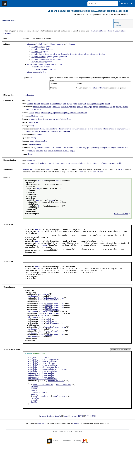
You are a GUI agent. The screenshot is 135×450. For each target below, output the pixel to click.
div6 (68, 148)
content (63, 163)
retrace (56, 151)
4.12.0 (44, 423)
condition (67, 129)
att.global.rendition (38, 57)
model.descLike (51, 300)
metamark (39, 151)
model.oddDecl (28, 95)
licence (45, 119)
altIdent (33, 163)
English (43, 416)
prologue (67, 113)
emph (43, 104)
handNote (38, 119)
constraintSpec (53, 163)
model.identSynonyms (54, 298)
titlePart (120, 148)
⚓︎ (32, 78)
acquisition (45, 129)
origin (119, 129)
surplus (72, 151)
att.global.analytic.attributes (43, 359)
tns (35, 109)
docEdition (78, 148)
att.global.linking (38, 54)
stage (92, 104)
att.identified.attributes (41, 373)
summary (44, 131)
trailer (125, 148)
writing (33, 138)
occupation (37, 135)
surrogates (58, 131)
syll (32, 109)
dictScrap (48, 107)
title (102, 104)
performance (59, 113)
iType (90, 107)
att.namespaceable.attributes (42, 379)
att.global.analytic (38, 47)
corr (31, 104)
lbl (97, 107)
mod (45, 151)
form (67, 107)
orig (68, 104)
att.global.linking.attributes (43, 365)
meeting (59, 104)
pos (117, 107)
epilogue (50, 113)
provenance (125, 129)
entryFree (56, 107)
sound (76, 113)
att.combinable (37, 67)
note (64, 104)
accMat (38, 129)
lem (30, 144)
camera (31, 113)
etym (63, 107)
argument (37, 148)
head (47, 104)
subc (28, 109)
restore (50, 151)
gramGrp (80, 107)
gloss (33, 160)
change (32, 119)
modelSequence (104, 163)
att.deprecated (41, 69)
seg (33, 126)
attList (38, 163)
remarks (113, 163)
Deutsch (50, 416)
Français (73, 416)
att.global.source (38, 62)
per (114, 107)
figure (41, 116)
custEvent (75, 129)
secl (60, 151)
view (85, 113)
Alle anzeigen (121, 214)
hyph (86, 107)
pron (120, 107)
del (35, 104)
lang (94, 107)
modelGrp (93, 163)
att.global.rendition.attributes (44, 367)
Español (58, 416)
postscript (102, 148)
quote (75, 104)
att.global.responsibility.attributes (47, 369)
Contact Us (78, 432)
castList (44, 113)
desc (38, 104)
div (46, 148)
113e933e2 (75, 423)
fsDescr (36, 122)
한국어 (87, 416)
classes (44, 163)
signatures (30, 131)
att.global (30, 44)
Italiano (65, 416)
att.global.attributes (39, 357)
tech (81, 113)
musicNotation (110, 129)
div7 (72, 148)
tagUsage (67, 119)
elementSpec (28, 169)
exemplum (75, 163)
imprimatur (94, 148)
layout (102, 129)
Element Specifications (101, 31)
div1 (49, 148)
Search (124, 4)
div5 (64, 148)
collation (60, 129)
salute (108, 148)
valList (119, 163)
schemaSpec (35, 141)
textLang (97, 104)
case (35, 107)
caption (37, 113)
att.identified (32, 64)
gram (74, 107)
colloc (39, 107)
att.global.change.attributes (42, 361)
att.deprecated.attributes (41, 377)
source (37, 131)
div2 (53, 148)
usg (38, 109)
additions (53, 129)
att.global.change (38, 49)
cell (30, 116)
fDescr (30, 122)
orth (111, 107)
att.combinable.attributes (41, 375)
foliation (97, 129)
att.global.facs (37, 52)
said (84, 104)
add (28, 104)
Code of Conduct (65, 432)
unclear (107, 104)
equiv (68, 163)
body (43, 148)
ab (30, 126)
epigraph (86, 148)
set (72, 113)
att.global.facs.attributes (41, 363)
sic (88, 104)
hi (50, 104)
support (51, 131)
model (87, 163)
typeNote (66, 131)
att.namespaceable (34, 72)
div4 (60, 148)
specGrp (43, 141)
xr (40, 109)
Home (54, 432)
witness (38, 144)
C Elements (118, 25)
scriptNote (60, 119)
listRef (81, 163)
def (43, 107)
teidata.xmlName (98, 88)
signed (113, 148)
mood (101, 107)
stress (125, 107)
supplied (66, 151)
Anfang (116, 23)
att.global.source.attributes (42, 371)
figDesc (35, 116)
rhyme (30, 154)
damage (32, 151)
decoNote (83, 129)
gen (70, 107)
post (28, 100)
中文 (93, 416)
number (106, 107)
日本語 (80, 416)
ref (79, 104)
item (53, 104)
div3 (57, 148)
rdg (33, 144)
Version (39, 423)
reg (81, 104)
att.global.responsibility (40, 59)
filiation (90, 129)
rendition (52, 119)
